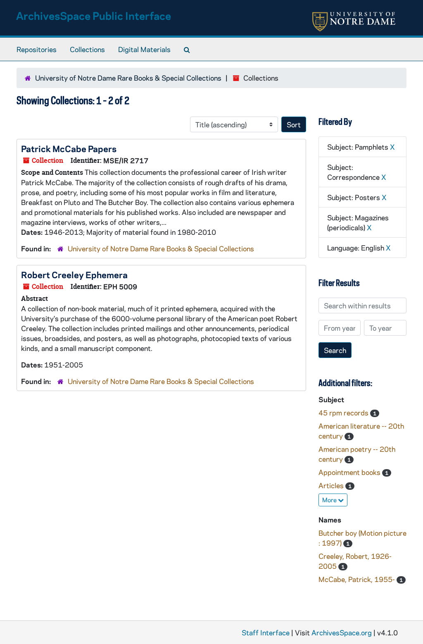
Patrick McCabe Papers (68, 148)
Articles (331, 485)
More (330, 500)
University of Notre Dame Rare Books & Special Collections (128, 77)
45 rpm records (344, 412)
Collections (87, 49)
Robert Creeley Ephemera (74, 274)
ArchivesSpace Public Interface (93, 15)
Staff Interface (266, 632)
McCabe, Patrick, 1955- (357, 579)
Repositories (37, 49)
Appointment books (350, 472)
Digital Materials (144, 49)
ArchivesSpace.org (341, 632)
